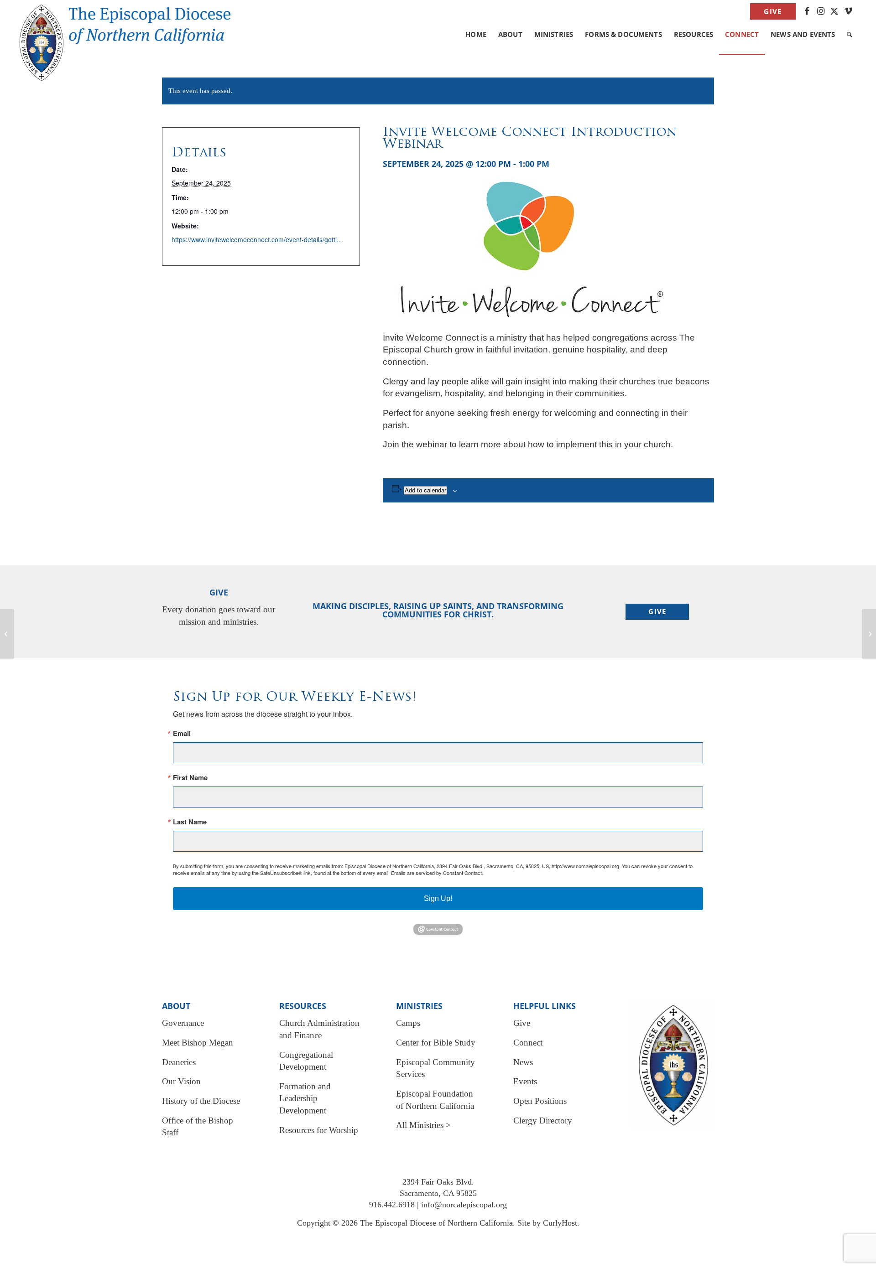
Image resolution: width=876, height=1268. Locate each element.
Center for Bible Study (435, 1042)
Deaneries (179, 1062)
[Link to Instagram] (821, 11)
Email (182, 733)
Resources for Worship (318, 1130)
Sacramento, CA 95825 (438, 1193)
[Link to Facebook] (807, 11)
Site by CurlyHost (547, 1222)
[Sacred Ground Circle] (7, 634)
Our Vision (181, 1081)
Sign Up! (438, 898)
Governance (183, 1023)
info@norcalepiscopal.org (464, 1204)
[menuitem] (770, 12)
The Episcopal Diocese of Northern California (436, 1222)
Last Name (190, 821)
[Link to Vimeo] (848, 11)
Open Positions (540, 1101)
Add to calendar (425, 490)
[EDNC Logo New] (132, 23)
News (523, 1062)
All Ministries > (423, 1125)
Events (525, 1081)
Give (773, 11)
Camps (408, 1023)
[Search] (849, 34)
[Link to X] (834, 11)
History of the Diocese (201, 1101)
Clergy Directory (542, 1120)
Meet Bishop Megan (197, 1042)
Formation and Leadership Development (305, 1098)
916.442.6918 (392, 1204)
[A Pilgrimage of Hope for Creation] (869, 634)
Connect (527, 1042)
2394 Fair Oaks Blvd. (438, 1181)
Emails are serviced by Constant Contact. (437, 872)
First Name (190, 777)
